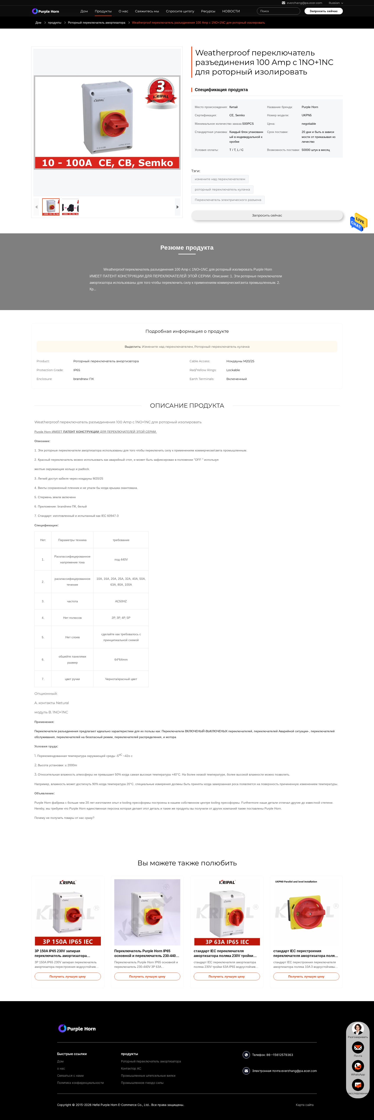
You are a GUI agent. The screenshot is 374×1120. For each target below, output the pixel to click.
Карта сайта (305, 1105)
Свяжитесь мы (147, 11)
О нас (123, 11)
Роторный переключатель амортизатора (96, 22)
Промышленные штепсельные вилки (148, 1075)
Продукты (103, 11)
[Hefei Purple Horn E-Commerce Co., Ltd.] (77, 1028)
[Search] (296, 11)
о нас (61, 1068)
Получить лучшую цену (68, 976)
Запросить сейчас (324, 11)
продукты (54, 22)
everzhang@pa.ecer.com (299, 1071)
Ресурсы (208, 11)
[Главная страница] (45, 11)
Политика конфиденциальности (80, 1082)
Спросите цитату (180, 11)
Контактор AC (131, 1068)
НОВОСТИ (231, 11)
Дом (84, 11)
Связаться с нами (70, 1075)
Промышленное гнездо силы (142, 1082)
